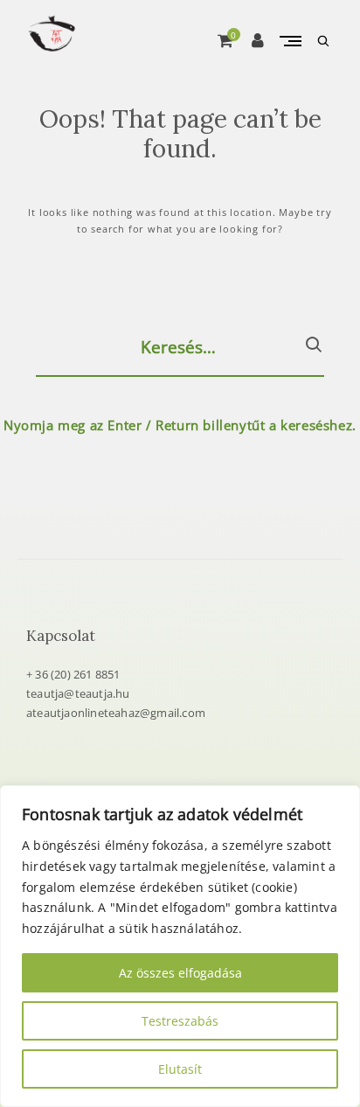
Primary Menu (290, 40)
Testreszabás (180, 1021)
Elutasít (180, 1069)
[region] (180, 946)
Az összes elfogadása (180, 972)
